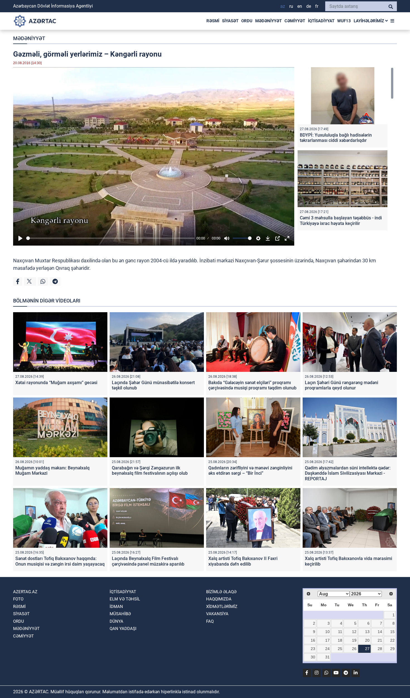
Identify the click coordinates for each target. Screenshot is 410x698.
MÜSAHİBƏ (120, 613)
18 (340, 640)
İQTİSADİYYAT (321, 20)
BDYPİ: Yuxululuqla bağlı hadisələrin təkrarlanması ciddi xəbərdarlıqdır (336, 137)
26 (354, 648)
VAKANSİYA (217, 613)
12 (354, 631)
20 (367, 640)
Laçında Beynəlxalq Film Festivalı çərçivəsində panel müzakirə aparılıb (148, 561)
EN (299, 6)
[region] (346, 150)
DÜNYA (116, 621)
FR (316, 6)
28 (380, 648)
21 (380, 640)
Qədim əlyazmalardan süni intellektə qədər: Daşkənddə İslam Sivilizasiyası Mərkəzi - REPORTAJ (347, 473)
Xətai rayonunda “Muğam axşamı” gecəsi (56, 382)
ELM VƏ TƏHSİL (125, 599)
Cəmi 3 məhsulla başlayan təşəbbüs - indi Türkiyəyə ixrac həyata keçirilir (341, 220)
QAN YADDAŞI (123, 628)
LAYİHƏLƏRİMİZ (369, 20)
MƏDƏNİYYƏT (268, 20)
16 (313, 640)
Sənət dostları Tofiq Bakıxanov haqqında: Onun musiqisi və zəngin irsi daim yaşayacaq (60, 561)
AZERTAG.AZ (25, 591)
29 (392, 648)
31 (327, 657)
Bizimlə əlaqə (221, 591)
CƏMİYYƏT (294, 20)
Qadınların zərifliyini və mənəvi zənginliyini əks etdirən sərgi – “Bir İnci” (250, 470)
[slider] (110, 238)
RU (291, 6)
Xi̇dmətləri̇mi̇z (221, 606)
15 (392, 631)
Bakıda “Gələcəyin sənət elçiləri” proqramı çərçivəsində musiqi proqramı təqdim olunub (252, 385)
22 (392, 640)
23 (313, 648)
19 (354, 640)
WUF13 (344, 20)
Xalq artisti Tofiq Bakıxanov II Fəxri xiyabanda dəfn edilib (243, 561)
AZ (282, 6)
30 (313, 657)
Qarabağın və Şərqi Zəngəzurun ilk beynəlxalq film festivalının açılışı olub (150, 470)
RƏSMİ (212, 20)
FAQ (210, 621)
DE (308, 6)
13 (367, 631)
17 (327, 640)
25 (340, 648)
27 (367, 648)
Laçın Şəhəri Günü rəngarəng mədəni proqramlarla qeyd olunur (341, 385)
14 (380, 631)
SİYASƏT (230, 20)
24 (327, 648)
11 (340, 631)
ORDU (246, 20)
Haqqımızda (218, 599)
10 (327, 631)
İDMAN (116, 606)
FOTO (18, 599)
